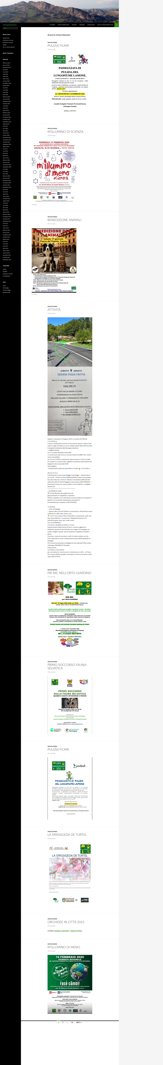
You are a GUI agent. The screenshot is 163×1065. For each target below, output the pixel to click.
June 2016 (5, 243)
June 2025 (5, 72)
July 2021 (5, 148)
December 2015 (7, 255)
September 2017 (7, 221)
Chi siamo (52, 24)
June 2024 (5, 90)
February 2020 (6, 176)
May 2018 (5, 207)
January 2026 (6, 65)
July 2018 (5, 203)
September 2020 (7, 167)
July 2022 (5, 126)
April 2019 (5, 194)
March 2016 (6, 250)
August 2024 (6, 85)
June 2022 (5, 128)
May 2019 (5, 191)
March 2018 (6, 212)
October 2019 (6, 185)
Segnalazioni (91, 24)
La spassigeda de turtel (67, 834)
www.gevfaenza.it (9, 25)
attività (4, 269)
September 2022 (7, 121)
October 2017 (6, 219)
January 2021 (6, 162)
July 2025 (5, 69)
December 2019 (7, 180)
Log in (4, 285)
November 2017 (7, 216)
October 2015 (6, 257)
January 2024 (6, 99)
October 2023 (6, 103)
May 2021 (5, 153)
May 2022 (5, 130)
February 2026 (6, 63)
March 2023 (6, 110)
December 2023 (7, 101)
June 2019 (5, 189)
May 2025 (5, 74)
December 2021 (7, 137)
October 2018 (6, 198)
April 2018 (5, 209)
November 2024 (7, 83)
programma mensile (8, 273)
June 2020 (5, 171)
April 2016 (5, 248)
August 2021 (6, 146)
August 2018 (6, 200)
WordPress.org (6, 292)
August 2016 (6, 239)
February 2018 (6, 214)
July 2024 (5, 87)
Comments (7, 290)
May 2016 (5, 246)
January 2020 (6, 178)
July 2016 (5, 241)
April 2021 (5, 155)
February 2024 (6, 96)
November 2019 (7, 182)
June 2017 (5, 223)
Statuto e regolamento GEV (105, 24)
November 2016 (7, 234)
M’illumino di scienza (65, 131)
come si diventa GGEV (63, 24)
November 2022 (7, 117)
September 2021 (7, 144)
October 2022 (6, 119)
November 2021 (7, 139)
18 (72, 1022)
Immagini (5, 271)
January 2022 (6, 135)
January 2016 (6, 252)
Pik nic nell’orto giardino (69, 573)
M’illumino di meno (64, 947)
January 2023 (6, 115)
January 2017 (6, 232)
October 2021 (6, 142)
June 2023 (5, 105)
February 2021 (6, 160)
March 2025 (6, 78)
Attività (54, 309)
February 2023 (6, 112)
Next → (79, 1022)
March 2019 (6, 196)
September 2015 (7, 259)
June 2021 (5, 151)
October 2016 (6, 237)
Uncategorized (52, 42)
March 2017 (6, 228)
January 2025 (6, 81)
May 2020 (5, 173)
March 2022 (6, 133)
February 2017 (6, 230)
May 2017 (5, 225)
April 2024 (5, 94)
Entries (6, 287)
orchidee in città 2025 (66, 922)
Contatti (74, 24)
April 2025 (5, 76)
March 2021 (6, 157)
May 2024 (5, 92)
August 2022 (6, 124)
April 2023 (5, 108)
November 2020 (7, 164)
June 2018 (5, 205)
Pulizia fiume (58, 45)
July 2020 (5, 169)
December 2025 (7, 67)
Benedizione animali (64, 220)
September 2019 (7, 187)
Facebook (82, 24)
